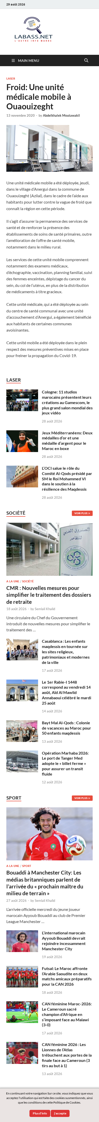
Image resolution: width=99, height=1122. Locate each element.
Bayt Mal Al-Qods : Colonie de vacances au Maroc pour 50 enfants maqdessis (66, 728)
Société (28, 581)
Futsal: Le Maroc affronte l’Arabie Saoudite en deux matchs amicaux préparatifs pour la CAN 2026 (67, 976)
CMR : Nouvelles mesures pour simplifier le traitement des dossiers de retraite (48, 595)
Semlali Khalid (45, 609)
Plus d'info (40, 1113)
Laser (10, 78)
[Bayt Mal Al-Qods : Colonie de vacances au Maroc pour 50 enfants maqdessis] (22, 723)
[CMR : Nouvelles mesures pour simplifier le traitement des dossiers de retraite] (49, 525)
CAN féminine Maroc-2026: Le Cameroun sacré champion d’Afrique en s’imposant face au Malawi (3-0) (67, 1014)
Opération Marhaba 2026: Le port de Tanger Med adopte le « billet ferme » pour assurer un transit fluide (65, 763)
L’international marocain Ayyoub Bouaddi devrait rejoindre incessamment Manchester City (64, 940)
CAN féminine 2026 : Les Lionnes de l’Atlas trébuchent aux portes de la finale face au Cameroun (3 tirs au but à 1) (67, 1055)
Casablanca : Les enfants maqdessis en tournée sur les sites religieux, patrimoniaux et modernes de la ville (66, 651)
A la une (12, 581)
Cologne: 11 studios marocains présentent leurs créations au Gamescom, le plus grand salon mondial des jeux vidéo (67, 402)
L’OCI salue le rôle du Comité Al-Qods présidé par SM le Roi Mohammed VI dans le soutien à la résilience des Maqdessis (67, 478)
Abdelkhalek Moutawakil (61, 115)
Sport (26, 866)
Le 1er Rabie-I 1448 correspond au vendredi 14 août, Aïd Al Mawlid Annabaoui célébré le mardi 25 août (66, 692)
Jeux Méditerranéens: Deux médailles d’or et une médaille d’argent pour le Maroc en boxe (67, 440)
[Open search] (86, 60)
